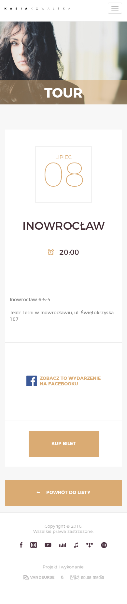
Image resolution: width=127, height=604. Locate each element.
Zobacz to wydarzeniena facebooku (70, 381)
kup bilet (63, 443)
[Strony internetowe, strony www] (87, 577)
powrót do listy (68, 492)
